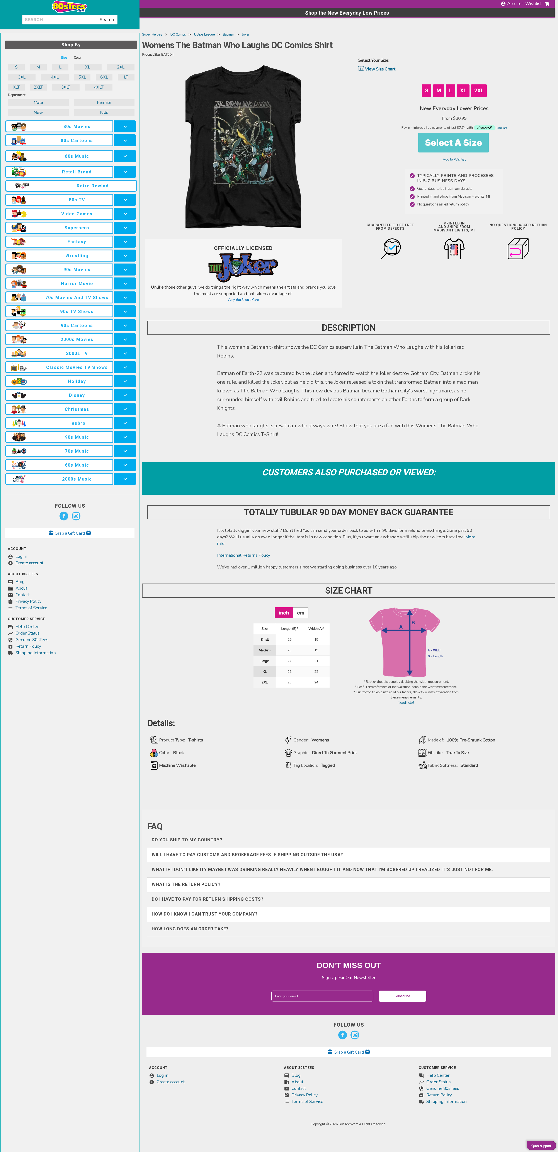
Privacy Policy (28, 601)
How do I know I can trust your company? (205, 914)
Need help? (406, 702)
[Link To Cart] (546, 3)
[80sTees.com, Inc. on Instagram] (76, 516)
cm (300, 613)
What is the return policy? (186, 884)
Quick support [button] (541, 1145)
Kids (104, 112)
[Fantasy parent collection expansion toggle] (125, 242)
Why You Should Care (243, 299)
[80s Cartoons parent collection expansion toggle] (125, 140)
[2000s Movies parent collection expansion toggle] (125, 339)
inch (284, 613)
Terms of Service (31, 608)
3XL (22, 77)
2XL (120, 67)
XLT (16, 87)
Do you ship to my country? (187, 839)
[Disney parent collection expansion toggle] (125, 395)
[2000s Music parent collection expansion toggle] (125, 479)
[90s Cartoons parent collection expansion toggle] (125, 325)
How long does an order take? (190, 928)
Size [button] (64, 57)
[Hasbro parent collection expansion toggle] (125, 423)
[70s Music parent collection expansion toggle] (125, 451)
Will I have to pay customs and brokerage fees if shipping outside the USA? (247, 854)
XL (87, 67)
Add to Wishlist (454, 159)
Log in (21, 556)
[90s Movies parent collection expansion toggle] (125, 270)
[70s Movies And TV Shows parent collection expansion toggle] (125, 297)
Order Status (27, 633)
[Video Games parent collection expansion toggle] (125, 214)
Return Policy (28, 646)
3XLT (65, 87)
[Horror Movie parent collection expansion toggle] (125, 283)
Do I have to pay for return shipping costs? (208, 899)
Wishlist (533, 4)
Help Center (27, 627)
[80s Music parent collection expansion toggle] (125, 156)
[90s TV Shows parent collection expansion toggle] (125, 311)
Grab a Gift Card (70, 533)
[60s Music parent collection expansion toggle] (125, 465)
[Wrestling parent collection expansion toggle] (125, 256)
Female (104, 102)
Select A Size (453, 142)
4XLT (98, 87)
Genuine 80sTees (31, 640)
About (21, 588)
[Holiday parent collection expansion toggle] (125, 381)
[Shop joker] (243, 281)
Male (38, 102)
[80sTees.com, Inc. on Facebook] (64, 516)
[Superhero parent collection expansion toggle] (125, 228)
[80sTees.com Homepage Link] (69, 12)
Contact (22, 595)
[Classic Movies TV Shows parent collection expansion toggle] (125, 367)
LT (126, 77)
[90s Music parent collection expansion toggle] (125, 437)
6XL (104, 77)
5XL (82, 77)
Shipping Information (35, 653)
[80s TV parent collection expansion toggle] (125, 200)
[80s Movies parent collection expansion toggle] (125, 126)
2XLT (38, 87)
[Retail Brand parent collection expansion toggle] (125, 172)
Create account (29, 563)
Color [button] (77, 57)
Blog (20, 582)
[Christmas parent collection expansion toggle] (125, 409)
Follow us (70, 506)
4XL (54, 77)
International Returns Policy (243, 555)
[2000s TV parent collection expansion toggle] (125, 353)
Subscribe (402, 996)
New (38, 112)
